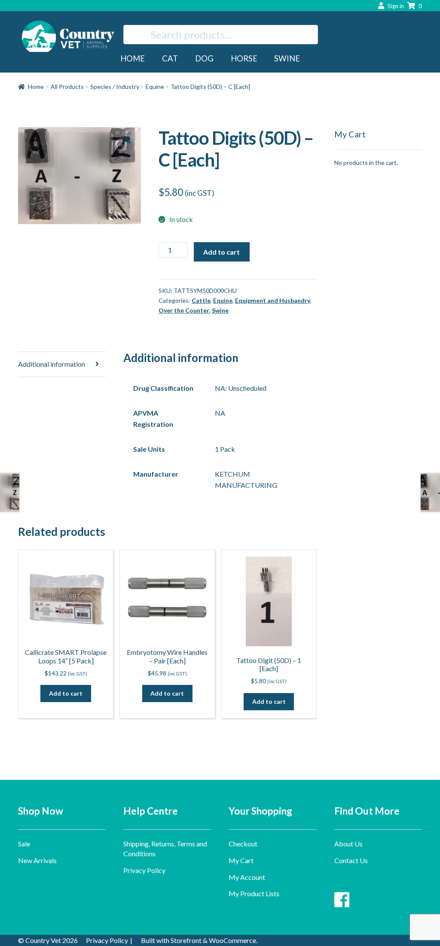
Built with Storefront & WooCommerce (198, 940)
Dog (204, 58)
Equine (155, 86)
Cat (170, 58)
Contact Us (351, 860)
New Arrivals (37, 860)
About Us (348, 844)
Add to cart (221, 252)
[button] (128, 140)
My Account (247, 877)
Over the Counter (184, 310)
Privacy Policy (144, 870)
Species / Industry (114, 86)
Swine (287, 58)
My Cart (241, 860)
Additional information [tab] (51, 364)
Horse (244, 58)
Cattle (201, 300)
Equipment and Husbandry (272, 300)
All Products (67, 86)
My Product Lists (254, 893)
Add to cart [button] (65, 693)
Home (132, 58)
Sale (24, 844)
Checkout (243, 844)
